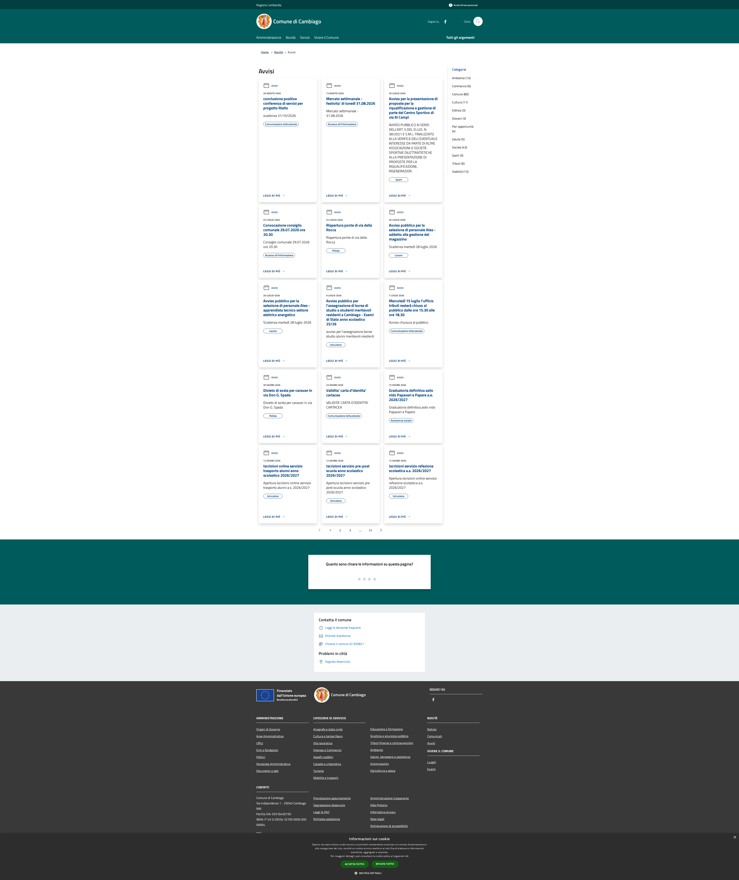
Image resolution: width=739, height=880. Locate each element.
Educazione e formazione (386, 729)
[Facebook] (444, 21)
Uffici (259, 743)
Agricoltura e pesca (382, 770)
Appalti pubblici (323, 757)
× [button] (734, 837)
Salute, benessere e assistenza (390, 756)
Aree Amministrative (270, 736)
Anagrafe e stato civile (328, 729)
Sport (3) (457, 155)
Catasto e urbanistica (327, 764)
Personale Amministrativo (273, 764)
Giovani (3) (459, 118)
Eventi (431, 769)
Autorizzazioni (379, 763)
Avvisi (274, 86)
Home (265, 52)
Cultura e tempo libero (328, 736)
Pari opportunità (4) (462, 128)
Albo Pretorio (378, 805)
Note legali (377, 819)
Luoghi (431, 762)
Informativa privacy (383, 812)
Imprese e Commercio (327, 750)
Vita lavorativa (322, 743)
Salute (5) (458, 139)
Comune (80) (460, 94)
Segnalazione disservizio (329, 805)
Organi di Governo (268, 729)
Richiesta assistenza (326, 819)
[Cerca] (478, 21)
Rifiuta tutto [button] (385, 864)
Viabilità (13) (460, 171)
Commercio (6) (461, 86)
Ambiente (376, 750)
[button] (369, 873)
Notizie (431, 729)
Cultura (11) (460, 102)
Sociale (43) (459, 147)
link (406, 856)
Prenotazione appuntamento (332, 798)
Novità (278, 52)
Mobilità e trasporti (325, 777)
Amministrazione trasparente (389, 798)
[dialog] (369, 856)
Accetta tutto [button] (354, 864)
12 (370, 530)
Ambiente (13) (461, 78)
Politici (260, 757)
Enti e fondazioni (267, 750)
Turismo (318, 771)
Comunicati (434, 736)
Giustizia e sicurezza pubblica (389, 736)
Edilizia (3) (458, 110)
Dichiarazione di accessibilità (389, 826)
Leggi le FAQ (321, 812)
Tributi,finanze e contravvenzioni (391, 743)
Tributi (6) (458, 163)
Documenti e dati (267, 771)
